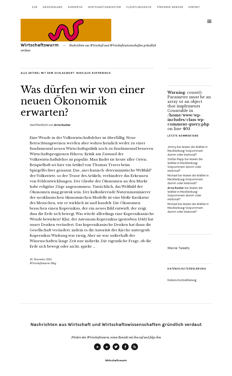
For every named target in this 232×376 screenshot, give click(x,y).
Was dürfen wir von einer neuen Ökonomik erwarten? (83, 101)
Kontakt (194, 7)
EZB (34, 7)
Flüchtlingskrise (139, 7)
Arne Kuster (62, 125)
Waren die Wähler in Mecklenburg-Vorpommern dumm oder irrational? (187, 150)
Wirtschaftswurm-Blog (43, 263)
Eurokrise (75, 7)
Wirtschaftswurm (40, 45)
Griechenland (53, 7)
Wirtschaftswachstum (104, 7)
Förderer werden (170, 7)
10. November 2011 (41, 259)
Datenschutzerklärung (181, 280)
